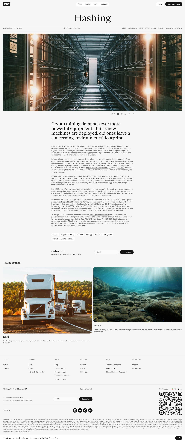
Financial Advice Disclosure (116, 372)
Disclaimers (150, 426)
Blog (56, 365)
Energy (147, 28)
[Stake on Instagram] (75, 410)
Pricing (5, 365)
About (82, 368)
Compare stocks (60, 372)
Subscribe (127, 252)
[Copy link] (129, 113)
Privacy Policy (111, 368)
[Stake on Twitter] (80, 410)
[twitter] (125, 113)
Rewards (6, 368)
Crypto (124, 28)
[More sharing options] (133, 113)
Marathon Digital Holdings (174, 28)
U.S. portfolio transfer (36, 372)
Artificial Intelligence (157, 28)
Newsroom (84, 372)
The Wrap (19, 28)
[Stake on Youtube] (90, 410)
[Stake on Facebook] (85, 410)
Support (135, 365)
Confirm (178, 438)
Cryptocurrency (132, 28)
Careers (83, 365)
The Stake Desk (7, 28)
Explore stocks (59, 368)
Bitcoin (141, 28)
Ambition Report (60, 379)
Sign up (31, 368)
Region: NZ (7, 410)
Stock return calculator (62, 375)
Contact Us (136, 368)
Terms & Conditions (113, 365)
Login (160, 4)
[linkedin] (118, 113)
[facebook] (121, 113)
